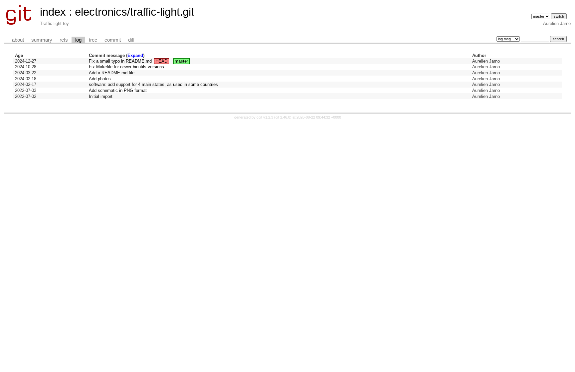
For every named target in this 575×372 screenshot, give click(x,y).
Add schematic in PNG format (118, 90)
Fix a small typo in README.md (120, 61)
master (181, 61)
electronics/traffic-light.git (134, 12)
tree (93, 40)
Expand (135, 55)
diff (131, 40)
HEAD (161, 61)
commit (112, 40)
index (53, 12)
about (18, 40)
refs (64, 40)
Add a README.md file (111, 72)
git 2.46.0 (283, 117)
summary (41, 40)
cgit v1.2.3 (265, 117)
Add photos (100, 78)
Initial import (100, 96)
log (78, 40)
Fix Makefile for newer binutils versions (126, 66)
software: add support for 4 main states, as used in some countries (153, 84)
